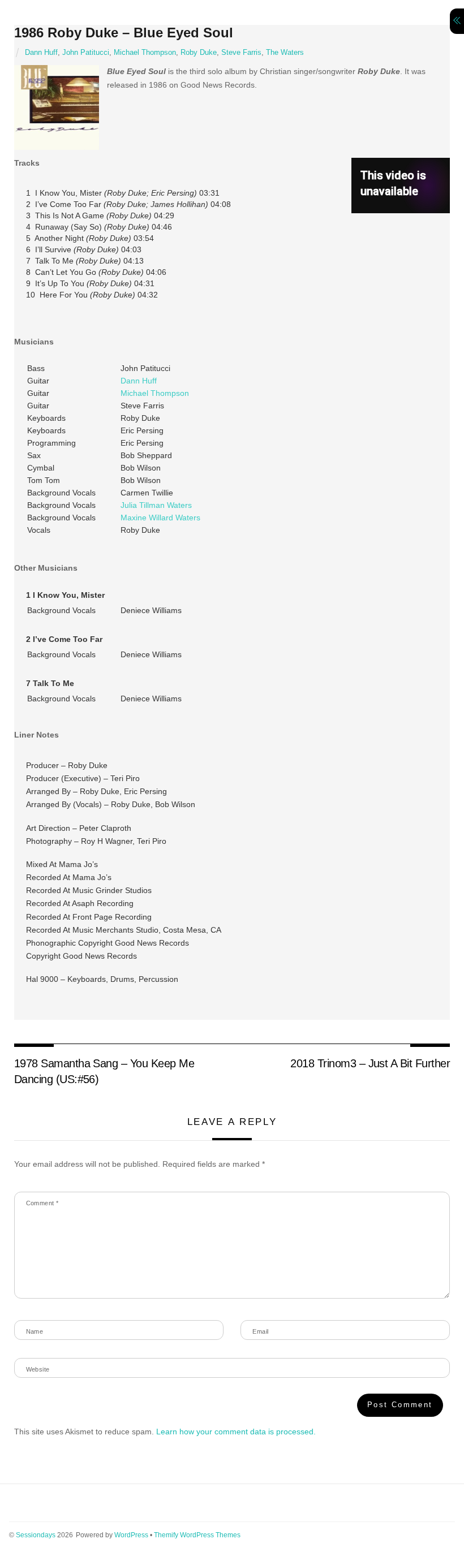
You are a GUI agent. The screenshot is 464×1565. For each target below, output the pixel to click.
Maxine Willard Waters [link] (160, 517)
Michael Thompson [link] (155, 393)
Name (35, 1331)
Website (38, 1369)
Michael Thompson (145, 53)
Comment (42, 1203)
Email (260, 1331)
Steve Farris (241, 53)
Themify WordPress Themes (197, 1535)
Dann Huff (41, 53)
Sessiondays (35, 1535)
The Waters (285, 53)
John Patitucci (85, 53)
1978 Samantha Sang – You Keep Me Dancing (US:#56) (104, 1071)
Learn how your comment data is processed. (236, 1431)
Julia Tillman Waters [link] (156, 505)
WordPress (131, 1535)
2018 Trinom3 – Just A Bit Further (370, 1063)
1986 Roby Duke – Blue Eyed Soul (123, 32)
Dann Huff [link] (139, 380)
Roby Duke (199, 53)
